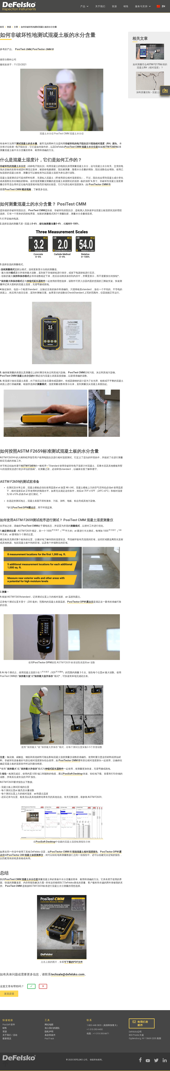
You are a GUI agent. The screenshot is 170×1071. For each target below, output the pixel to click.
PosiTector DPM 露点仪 (80, 601)
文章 (16, 27)
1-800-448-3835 (94, 1025)
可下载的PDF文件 (73, 962)
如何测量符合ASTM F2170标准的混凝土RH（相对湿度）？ (150, 66)
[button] (84, 6)
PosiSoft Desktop (73, 773)
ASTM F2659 (110, 146)
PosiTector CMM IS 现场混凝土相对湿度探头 (74, 851)
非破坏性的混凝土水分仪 (13, 166)
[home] (19, 6)
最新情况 (6, 1038)
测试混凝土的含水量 (26, 143)
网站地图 (49, 1024)
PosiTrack (49, 1038)
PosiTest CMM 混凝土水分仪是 (81, 146)
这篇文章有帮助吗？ (12, 986)
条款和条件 (50, 1035)
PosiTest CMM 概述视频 (18, 189)
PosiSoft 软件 (8, 1024)
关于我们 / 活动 (9, 1035)
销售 (126, 6)
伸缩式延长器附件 (36, 281)
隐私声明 (49, 1031)
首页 (2, 27)
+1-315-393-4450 (95, 1029)
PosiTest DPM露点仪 (24, 507)
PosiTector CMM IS (100, 184)
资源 (114, 6)
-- (47, 465)
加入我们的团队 (52, 1028)
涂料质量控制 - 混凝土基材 (150, 92)
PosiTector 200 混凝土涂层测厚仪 (25, 855)
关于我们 (100, 6)
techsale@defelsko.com (68, 974)
